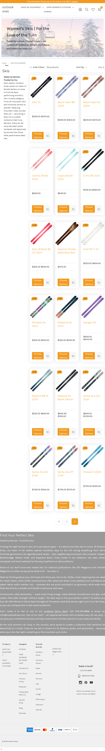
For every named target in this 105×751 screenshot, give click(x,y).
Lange (38, 694)
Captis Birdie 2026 (65, 177)
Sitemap (22, 713)
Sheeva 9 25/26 (92, 472)
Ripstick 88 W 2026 (40, 398)
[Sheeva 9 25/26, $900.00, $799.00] (92, 456)
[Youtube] (91, 682)
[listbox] (96, 67)
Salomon (39, 705)
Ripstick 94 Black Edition (65, 398)
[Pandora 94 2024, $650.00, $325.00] (41, 307)
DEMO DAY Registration (57, 652)
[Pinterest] (87, 682)
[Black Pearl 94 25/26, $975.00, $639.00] (92, 86)
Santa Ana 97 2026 (65, 474)
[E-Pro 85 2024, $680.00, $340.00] (92, 160)
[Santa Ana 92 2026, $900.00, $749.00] (41, 456)
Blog (21, 708)
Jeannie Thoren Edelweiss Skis (67, 251)
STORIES (22, 649)
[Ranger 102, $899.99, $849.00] (92, 307)
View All (39, 710)
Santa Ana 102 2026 (91, 398)
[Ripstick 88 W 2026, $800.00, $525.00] (41, 380)
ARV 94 (36, 102)
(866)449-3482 (88, 676)
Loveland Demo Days (55, 611)
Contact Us (23, 668)
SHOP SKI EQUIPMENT (6, 652)
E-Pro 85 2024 (91, 175)
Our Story (23, 673)
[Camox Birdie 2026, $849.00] (41, 160)
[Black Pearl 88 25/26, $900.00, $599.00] (67, 86)
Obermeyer (40, 699)
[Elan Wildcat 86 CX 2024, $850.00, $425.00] (41, 233)
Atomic (39, 673)
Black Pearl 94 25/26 (91, 104)
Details (74, 1)
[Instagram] (81, 682)
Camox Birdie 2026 (40, 177)
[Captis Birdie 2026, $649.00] (67, 160)
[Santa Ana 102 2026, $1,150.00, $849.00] (92, 380)
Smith (38, 689)
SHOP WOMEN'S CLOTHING (6, 663)
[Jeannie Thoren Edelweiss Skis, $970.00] (67, 233)
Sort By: (80, 67)
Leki (37, 684)
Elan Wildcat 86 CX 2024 (41, 251)
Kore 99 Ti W (90, 249)
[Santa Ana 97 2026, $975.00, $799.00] (67, 456)
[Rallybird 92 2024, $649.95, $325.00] (67, 307)
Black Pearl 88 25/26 (66, 104)
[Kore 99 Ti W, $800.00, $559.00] (92, 233)
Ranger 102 (89, 322)
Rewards (22, 687)
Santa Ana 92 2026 (40, 474)
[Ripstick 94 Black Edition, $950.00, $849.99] (67, 380)
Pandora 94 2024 (39, 324)
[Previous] (59, 521)
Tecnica (39, 679)
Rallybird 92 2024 (65, 324)
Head (38, 668)
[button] (57, 651)
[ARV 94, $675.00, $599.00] (41, 86)
